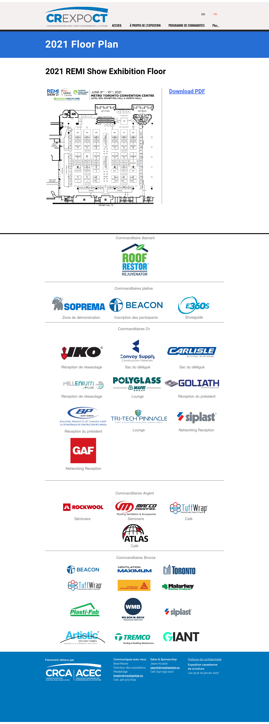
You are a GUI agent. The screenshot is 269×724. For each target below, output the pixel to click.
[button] (146, 25)
